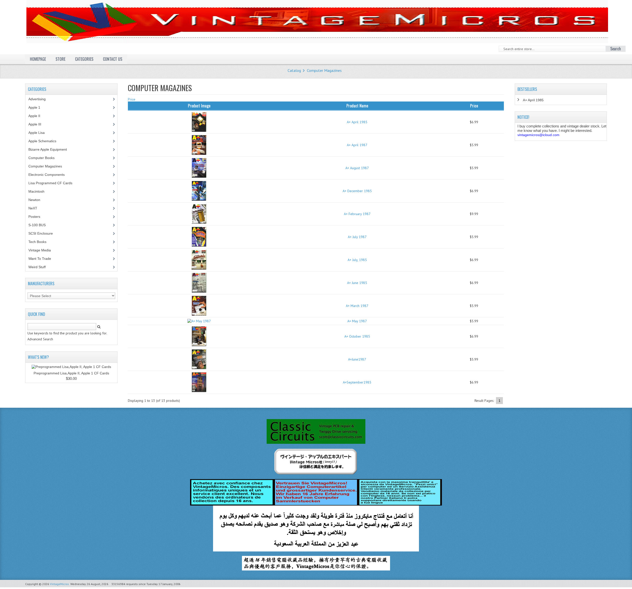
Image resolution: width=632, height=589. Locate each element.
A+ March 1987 (357, 306)
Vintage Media (42, 250)
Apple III (37, 124)
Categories (84, 59)
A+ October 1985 (357, 336)
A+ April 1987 (357, 145)
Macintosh (39, 191)
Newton (34, 200)
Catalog (294, 70)
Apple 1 (37, 107)
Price (131, 99)
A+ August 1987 (357, 168)
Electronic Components (49, 175)
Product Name (357, 106)
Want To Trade (39, 259)
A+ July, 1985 (357, 260)
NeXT (32, 208)
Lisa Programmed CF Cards (53, 183)
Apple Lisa (40, 133)
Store (60, 59)
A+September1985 (357, 382)
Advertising (39, 99)
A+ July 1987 (357, 237)
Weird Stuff (39, 267)
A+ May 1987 (357, 321)
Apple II (37, 116)
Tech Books (41, 242)
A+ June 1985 (357, 283)
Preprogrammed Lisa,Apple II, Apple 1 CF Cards (71, 373)
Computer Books (45, 158)
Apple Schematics (45, 141)
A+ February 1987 (357, 214)
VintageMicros (59, 584)
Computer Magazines (324, 70)
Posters (37, 217)
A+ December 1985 (357, 191)
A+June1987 (357, 359)
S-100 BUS (39, 225)
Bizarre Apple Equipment (50, 149)
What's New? (38, 357)
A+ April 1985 (357, 122)
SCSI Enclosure (43, 233)
